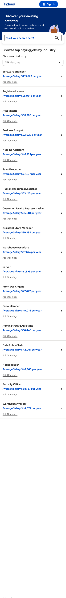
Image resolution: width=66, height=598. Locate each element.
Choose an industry (14, 56)
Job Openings (10, 81)
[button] (33, 38)
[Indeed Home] (9, 4)
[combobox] (33, 62)
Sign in (51, 4)
